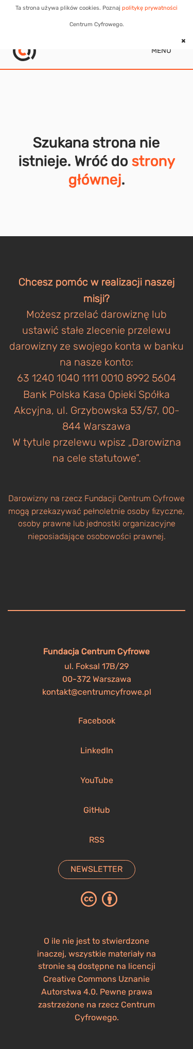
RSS (96, 840)
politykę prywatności (150, 8)
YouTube (96, 780)
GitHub (96, 810)
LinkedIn (96, 750)
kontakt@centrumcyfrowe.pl (96, 692)
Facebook (96, 721)
